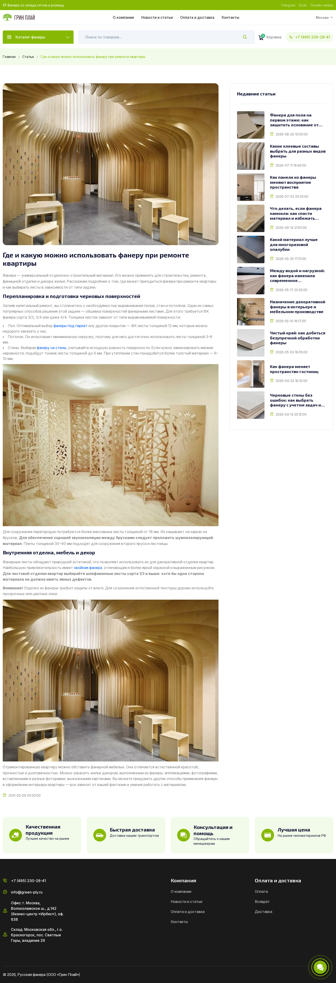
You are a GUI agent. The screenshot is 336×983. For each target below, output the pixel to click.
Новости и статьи (157, 17)
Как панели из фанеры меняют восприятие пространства (293, 182)
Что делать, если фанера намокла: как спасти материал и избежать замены (296, 213)
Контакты (230, 17)
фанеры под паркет (70, 325)
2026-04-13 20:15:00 (291, 414)
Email (303, 5)
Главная (9, 57)
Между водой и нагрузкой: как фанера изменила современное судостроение (297, 275)
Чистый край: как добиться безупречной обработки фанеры (297, 337)
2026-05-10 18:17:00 (291, 321)
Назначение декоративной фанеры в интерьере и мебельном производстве (297, 306)
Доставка (263, 911)
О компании (123, 17)
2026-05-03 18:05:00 (291, 352)
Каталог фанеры (30, 37)
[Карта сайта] (331, 975)
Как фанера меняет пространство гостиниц (294, 369)
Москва (322, 17)
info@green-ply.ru (27, 892)
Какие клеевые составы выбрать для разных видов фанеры (297, 151)
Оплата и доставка (197, 17)
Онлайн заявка (321, 5)
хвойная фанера (88, 567)
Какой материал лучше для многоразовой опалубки (294, 244)
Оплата (261, 891)
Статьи (28, 57)
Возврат (262, 901)
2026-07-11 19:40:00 (291, 165)
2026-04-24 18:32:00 (291, 381)
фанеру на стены (51, 347)
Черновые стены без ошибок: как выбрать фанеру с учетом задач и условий (295, 400)
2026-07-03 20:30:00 (292, 196)
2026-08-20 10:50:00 (292, 134)
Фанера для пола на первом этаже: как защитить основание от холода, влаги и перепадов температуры (296, 120)
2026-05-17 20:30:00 (291, 290)
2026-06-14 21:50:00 (291, 228)
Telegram (288, 5)
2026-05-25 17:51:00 (291, 259)
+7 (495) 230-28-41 (312, 37)
